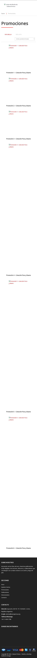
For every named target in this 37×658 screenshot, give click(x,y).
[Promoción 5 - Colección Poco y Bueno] (18, 345)
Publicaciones (5, 592)
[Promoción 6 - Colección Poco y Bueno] (18, 482)
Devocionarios (5, 595)
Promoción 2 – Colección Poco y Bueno (18, 106)
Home (3, 13)
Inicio (2, 584)
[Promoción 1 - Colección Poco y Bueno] (18, 58)
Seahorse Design (6, 656)
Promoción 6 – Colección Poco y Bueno (18, 548)
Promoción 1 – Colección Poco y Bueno (18, 73)
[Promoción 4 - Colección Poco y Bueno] (18, 209)
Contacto (4, 597)
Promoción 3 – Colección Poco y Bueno (18, 139)
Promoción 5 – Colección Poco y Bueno (18, 412)
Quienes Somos (5, 587)
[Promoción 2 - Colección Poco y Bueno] (18, 91)
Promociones (5, 590)
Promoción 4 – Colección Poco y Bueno (18, 275)
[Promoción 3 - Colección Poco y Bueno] (18, 124)
